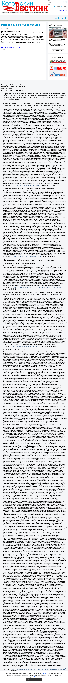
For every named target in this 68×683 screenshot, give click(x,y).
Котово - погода (63, 10)
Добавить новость (57, 50)
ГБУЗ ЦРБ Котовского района (10, 47)
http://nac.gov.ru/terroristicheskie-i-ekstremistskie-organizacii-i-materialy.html (37, 287)
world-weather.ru (63, 12)
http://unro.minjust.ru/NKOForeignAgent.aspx (26, 257)
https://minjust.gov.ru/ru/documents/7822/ (25, 346)
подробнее (45, 674)
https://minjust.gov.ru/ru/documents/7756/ (25, 185)
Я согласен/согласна (34, 680)
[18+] (24, 9)
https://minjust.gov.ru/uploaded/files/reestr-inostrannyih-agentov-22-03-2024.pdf (38, 669)
